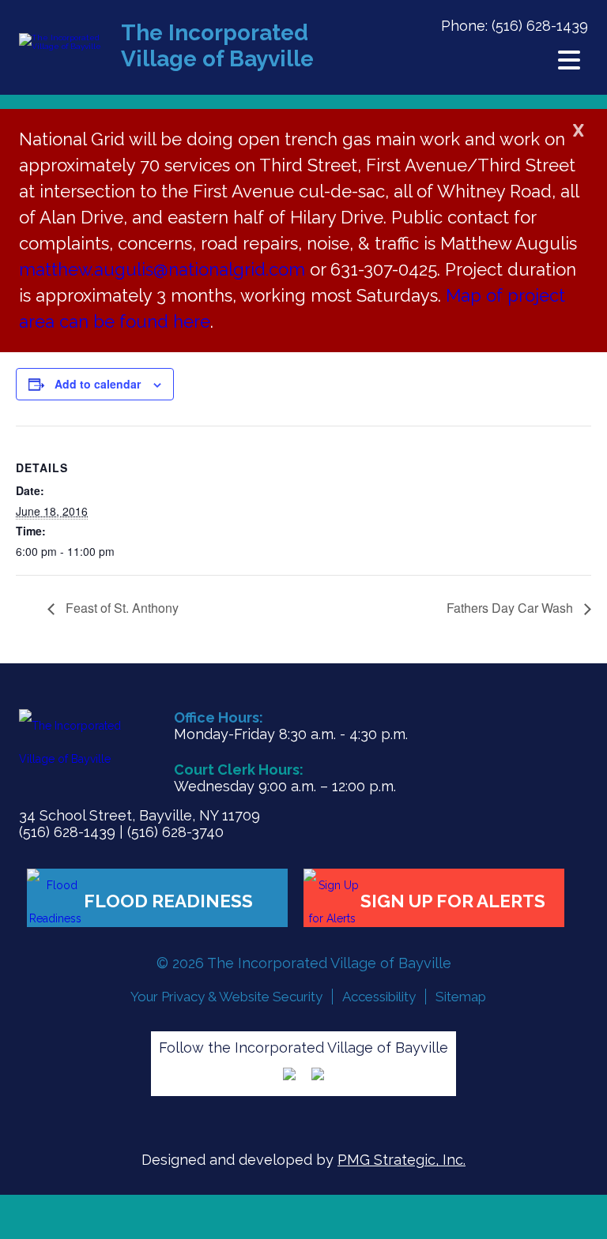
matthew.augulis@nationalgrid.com (164, 269)
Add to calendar (98, 384)
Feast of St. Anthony (120, 608)
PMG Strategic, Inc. (401, 1159)
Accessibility (379, 996)
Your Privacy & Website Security (226, 996)
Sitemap (460, 996)
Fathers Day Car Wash (511, 608)
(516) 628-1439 (540, 25)
